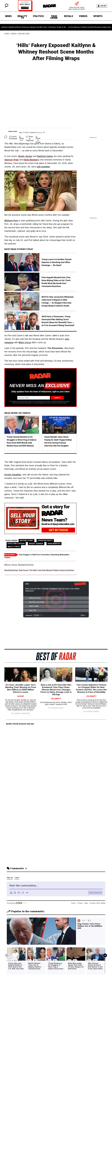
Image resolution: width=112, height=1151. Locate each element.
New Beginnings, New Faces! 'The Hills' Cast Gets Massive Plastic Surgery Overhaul (39, 570)
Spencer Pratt (45, 540)
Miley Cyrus (14, 547)
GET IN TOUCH (58, 530)
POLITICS (38, 16)
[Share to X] (21, 137)
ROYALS (68, 16)
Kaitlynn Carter (16, 543)
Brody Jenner (36, 543)
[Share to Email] (38, 137)
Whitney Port (24, 33)
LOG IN (103, 6)
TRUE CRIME (54, 16)
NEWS (8, 16)
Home (6, 33)
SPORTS (97, 16)
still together (43, 166)
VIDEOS (83, 16)
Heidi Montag (54, 543)
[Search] (6, 7)
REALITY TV (22, 16)
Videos (13, 33)
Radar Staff (13, 131)
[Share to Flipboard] (29, 137)
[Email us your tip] (25, 11)
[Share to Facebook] (13, 137)
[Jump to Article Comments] (5, 137)
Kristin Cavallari (12, 474)
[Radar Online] (49, 6)
